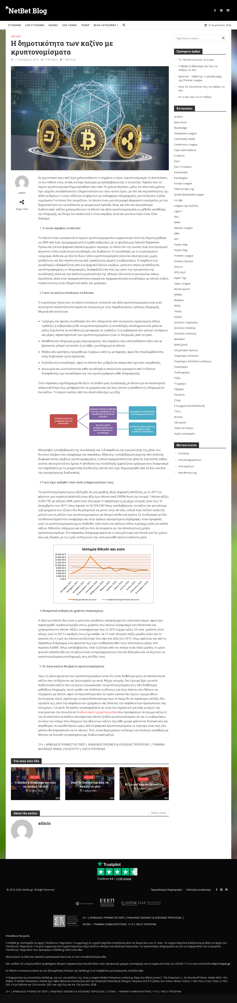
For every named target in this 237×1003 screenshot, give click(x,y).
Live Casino (69, 25)
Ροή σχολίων (186, 466)
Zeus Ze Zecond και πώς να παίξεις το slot (90, 784)
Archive (16, 36)
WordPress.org (187, 472)
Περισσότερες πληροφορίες (166, 889)
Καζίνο (53, 25)
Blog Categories (105, 25)
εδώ (80, 949)
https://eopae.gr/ (221, 963)
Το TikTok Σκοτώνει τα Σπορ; (196, 59)
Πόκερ (85, 25)
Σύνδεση (183, 453)
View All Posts (158, 813)
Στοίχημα (14, 25)
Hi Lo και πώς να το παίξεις (144, 784)
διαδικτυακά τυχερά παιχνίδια (97, 712)
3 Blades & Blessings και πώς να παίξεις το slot (35, 784)
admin (22, 192)
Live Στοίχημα (35, 25)
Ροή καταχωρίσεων (189, 459)
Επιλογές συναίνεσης (199, 889)
